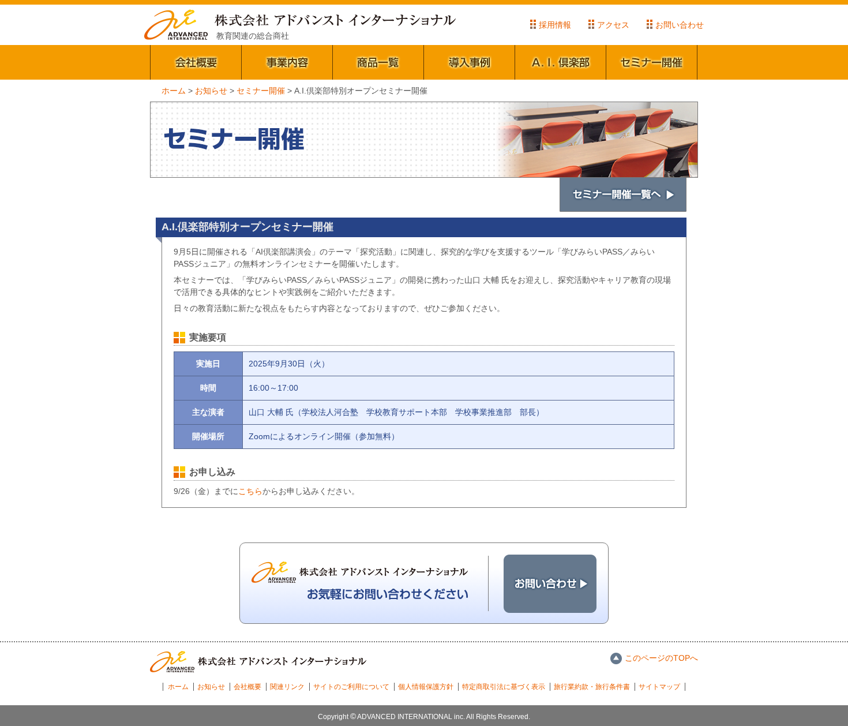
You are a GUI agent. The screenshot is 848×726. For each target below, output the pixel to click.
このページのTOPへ (661, 658)
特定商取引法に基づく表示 (503, 687)
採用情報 (555, 24)
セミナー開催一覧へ (623, 195)
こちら (250, 491)
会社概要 (196, 62)
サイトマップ (659, 687)
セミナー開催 (651, 62)
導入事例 (469, 62)
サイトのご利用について (351, 687)
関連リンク (287, 687)
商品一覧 (378, 62)
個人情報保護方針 (425, 687)
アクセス (613, 24)
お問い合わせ (679, 24)
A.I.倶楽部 (560, 62)
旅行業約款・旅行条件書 (592, 687)
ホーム (178, 687)
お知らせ (211, 687)
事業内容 (287, 62)
